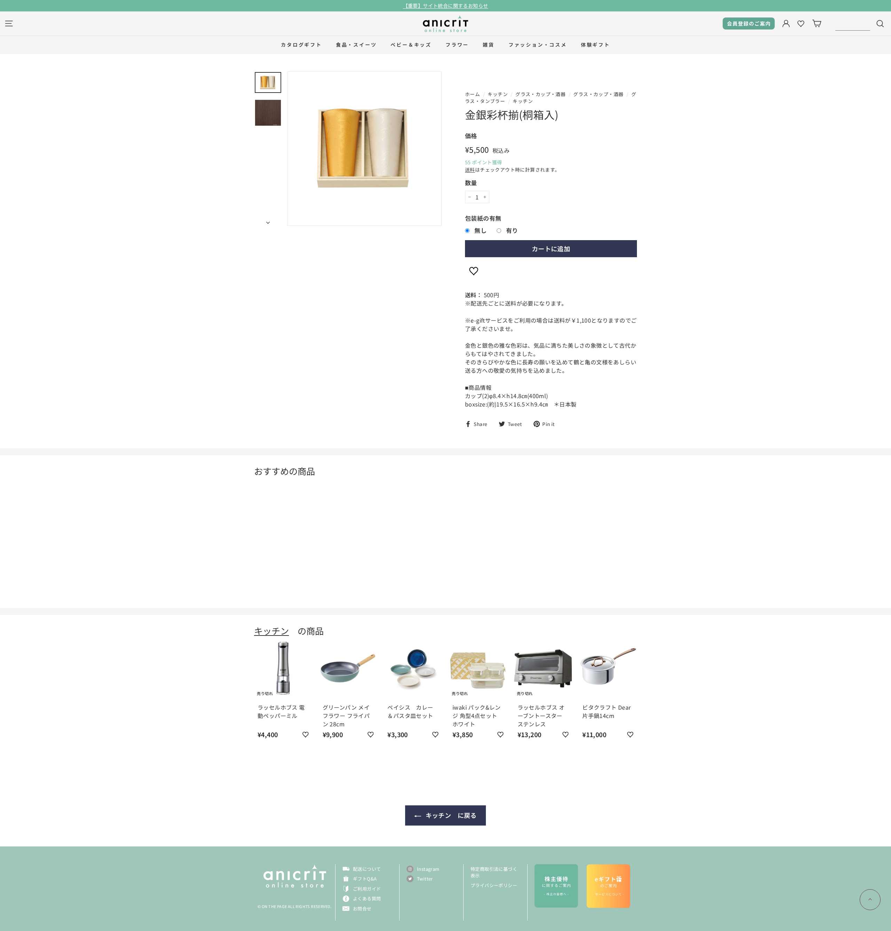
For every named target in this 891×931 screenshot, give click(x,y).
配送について (367, 869)
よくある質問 (367, 898)
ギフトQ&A (365, 878)
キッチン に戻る (450, 815)
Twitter (425, 878)
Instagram (428, 869)
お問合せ (362, 908)
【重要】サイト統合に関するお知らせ (445, 5)
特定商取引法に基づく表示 (494, 872)
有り (512, 230)
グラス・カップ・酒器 (540, 93)
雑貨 (489, 44)
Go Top (870, 899)
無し (480, 230)
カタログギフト (301, 44)
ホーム (472, 93)
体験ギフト (595, 44)
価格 (471, 135)
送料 (470, 169)
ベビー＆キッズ (411, 44)
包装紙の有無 (483, 218)
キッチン (498, 93)
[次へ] (268, 220)
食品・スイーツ (356, 44)
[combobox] (852, 23)
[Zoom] (364, 149)
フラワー (457, 44)
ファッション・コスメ (537, 44)
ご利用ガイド (367, 888)
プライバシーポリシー (494, 885)
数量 (471, 182)
